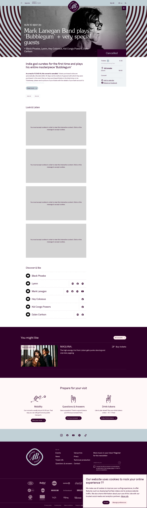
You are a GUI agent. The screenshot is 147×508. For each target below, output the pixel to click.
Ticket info (59, 460)
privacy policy (110, 468)
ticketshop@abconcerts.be (35, 83)
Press (76, 456)
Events (58, 453)
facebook (67, 435)
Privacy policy (48, 505)
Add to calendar (109, 80)
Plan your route (37, 420)
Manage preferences (119, 502)
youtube (73, 435)
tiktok (85, 435)
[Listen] (124, 8)
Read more (31, 88)
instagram (61, 435)
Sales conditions (68, 505)
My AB (112, 3)
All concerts (119, 338)
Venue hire (78, 453)
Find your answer (72, 418)
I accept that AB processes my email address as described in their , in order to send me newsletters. (108, 468)
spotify (79, 435)
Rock (37, 96)
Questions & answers (63, 463)
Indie (29, 96)
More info (124, 496)
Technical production (82, 460)
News (57, 456)
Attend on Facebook (110, 83)
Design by (78, 505)
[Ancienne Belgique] (73, 6)
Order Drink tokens (107, 418)
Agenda (27, 3)
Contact (77, 463)
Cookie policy (57, 505)
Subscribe (119, 462)
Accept (106, 502)
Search (125, 3)
